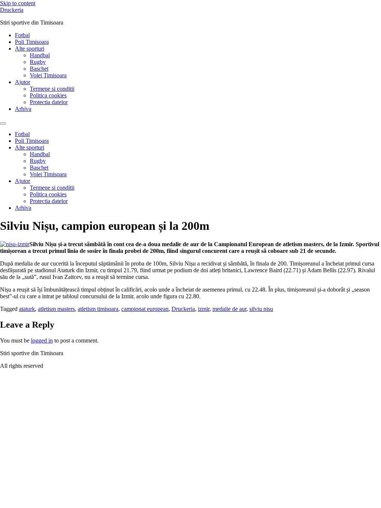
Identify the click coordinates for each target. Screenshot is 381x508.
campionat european (145, 309)
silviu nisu (261, 309)
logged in (42, 340)
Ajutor (22, 82)
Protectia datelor (49, 102)
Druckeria (11, 10)
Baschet (39, 68)
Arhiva (23, 109)
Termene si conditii (52, 89)
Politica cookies (48, 95)
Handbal (40, 55)
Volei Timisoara (48, 75)
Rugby (38, 62)
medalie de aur (229, 309)
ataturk (27, 309)
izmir (203, 309)
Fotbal (22, 35)
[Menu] (3, 123)
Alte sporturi (29, 48)
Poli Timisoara (32, 42)
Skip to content (17, 3)
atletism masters (56, 309)
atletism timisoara (98, 309)
